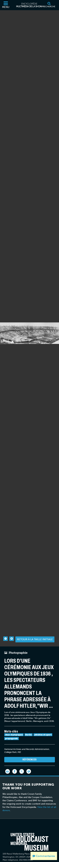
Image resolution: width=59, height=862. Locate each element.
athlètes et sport (42, 734)
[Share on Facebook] (14, 771)
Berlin (28, 734)
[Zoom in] (11, 638)
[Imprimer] (7, 771)
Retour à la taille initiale (35, 639)
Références (29, 759)
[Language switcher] (28, 771)
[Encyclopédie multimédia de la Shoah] (29, 5)
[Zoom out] (5, 638)
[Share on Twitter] (21, 771)
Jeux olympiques (14, 734)
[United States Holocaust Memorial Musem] (29, 842)
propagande (11, 738)
